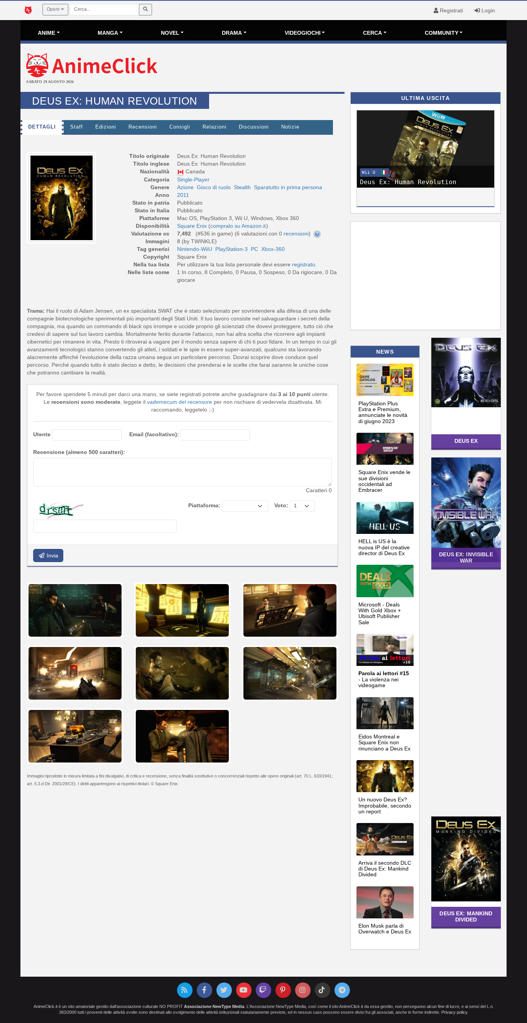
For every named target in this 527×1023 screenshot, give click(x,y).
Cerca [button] (372, 33)
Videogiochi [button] (303, 33)
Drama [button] (232, 33)
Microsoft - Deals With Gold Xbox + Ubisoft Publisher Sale (379, 613)
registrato (303, 264)
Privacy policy (454, 1012)
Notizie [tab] (290, 127)
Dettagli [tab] (42, 127)
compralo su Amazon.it (238, 226)
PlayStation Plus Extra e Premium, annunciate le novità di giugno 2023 (382, 412)
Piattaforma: (204, 505)
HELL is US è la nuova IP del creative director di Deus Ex (384, 547)
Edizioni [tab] (105, 127)
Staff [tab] (76, 127)
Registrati (450, 10)
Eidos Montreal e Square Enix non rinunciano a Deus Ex (384, 742)
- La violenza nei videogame (383, 679)
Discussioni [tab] (254, 127)
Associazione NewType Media (214, 1006)
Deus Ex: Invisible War (466, 557)
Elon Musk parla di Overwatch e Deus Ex (384, 929)
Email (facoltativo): (154, 434)
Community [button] (441, 33)
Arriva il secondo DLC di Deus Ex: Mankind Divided (384, 869)
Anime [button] (46, 33)
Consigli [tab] (179, 127)
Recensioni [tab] (142, 127)
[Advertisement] (344, 68)
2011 (183, 195)
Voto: (281, 505)
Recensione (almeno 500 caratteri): (79, 452)
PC (254, 249)
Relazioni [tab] (214, 127)
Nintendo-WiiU (194, 249)
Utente (42, 434)
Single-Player (193, 179)
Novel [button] (170, 33)
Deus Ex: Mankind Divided (465, 916)
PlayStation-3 (231, 249)
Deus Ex (466, 441)
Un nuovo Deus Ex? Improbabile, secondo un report (384, 805)
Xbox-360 (273, 249)
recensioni (296, 233)
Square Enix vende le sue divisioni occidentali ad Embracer (384, 481)
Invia (51, 555)
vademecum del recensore (179, 402)
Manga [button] (108, 33)
